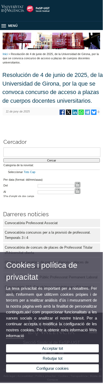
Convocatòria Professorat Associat (31, 223)
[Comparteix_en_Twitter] (68, 114)
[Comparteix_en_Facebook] (62, 114)
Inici (5, 54)
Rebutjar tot (52, 358)
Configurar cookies (52, 368)
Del (5, 185)
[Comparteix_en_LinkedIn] (75, 114)
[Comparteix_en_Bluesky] (94, 114)
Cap (32, 172)
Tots (26, 172)
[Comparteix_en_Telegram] (87, 114)
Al (4, 191)
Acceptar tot (52, 348)
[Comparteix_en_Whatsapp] (81, 114)
